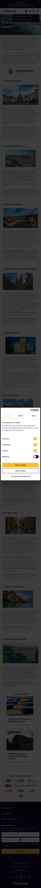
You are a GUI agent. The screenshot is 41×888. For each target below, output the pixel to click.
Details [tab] (20, 415)
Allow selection (20, 471)
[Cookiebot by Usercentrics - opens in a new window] (30, 410)
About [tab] (34, 415)
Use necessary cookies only (20, 476)
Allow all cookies (20, 465)
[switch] (36, 444)
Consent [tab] (7, 415)
